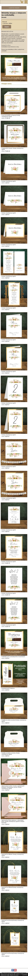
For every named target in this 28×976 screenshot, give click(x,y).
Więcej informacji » (14, 975)
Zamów (7, 27)
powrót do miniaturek (14, 7)
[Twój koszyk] (21, 2)
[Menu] (26, 2)
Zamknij (25, 974)
